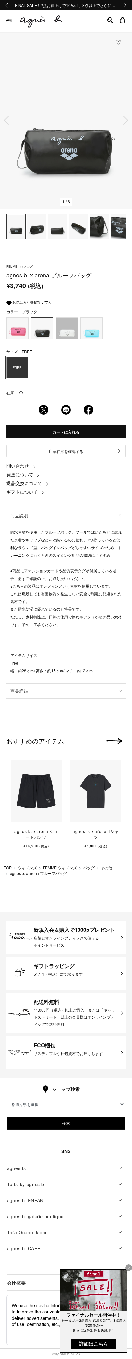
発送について (19, 474)
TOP (8, 867)
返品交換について (24, 483)
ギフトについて (22, 491)
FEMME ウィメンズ (60, 867)
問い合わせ (17, 466)
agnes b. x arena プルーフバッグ (38, 873)
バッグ (89, 867)
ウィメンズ (27, 867)
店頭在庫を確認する (66, 451)
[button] (110, 20)
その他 (106, 867)
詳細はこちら (93, 1343)
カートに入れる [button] (66, 432)
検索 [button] (66, 1123)
